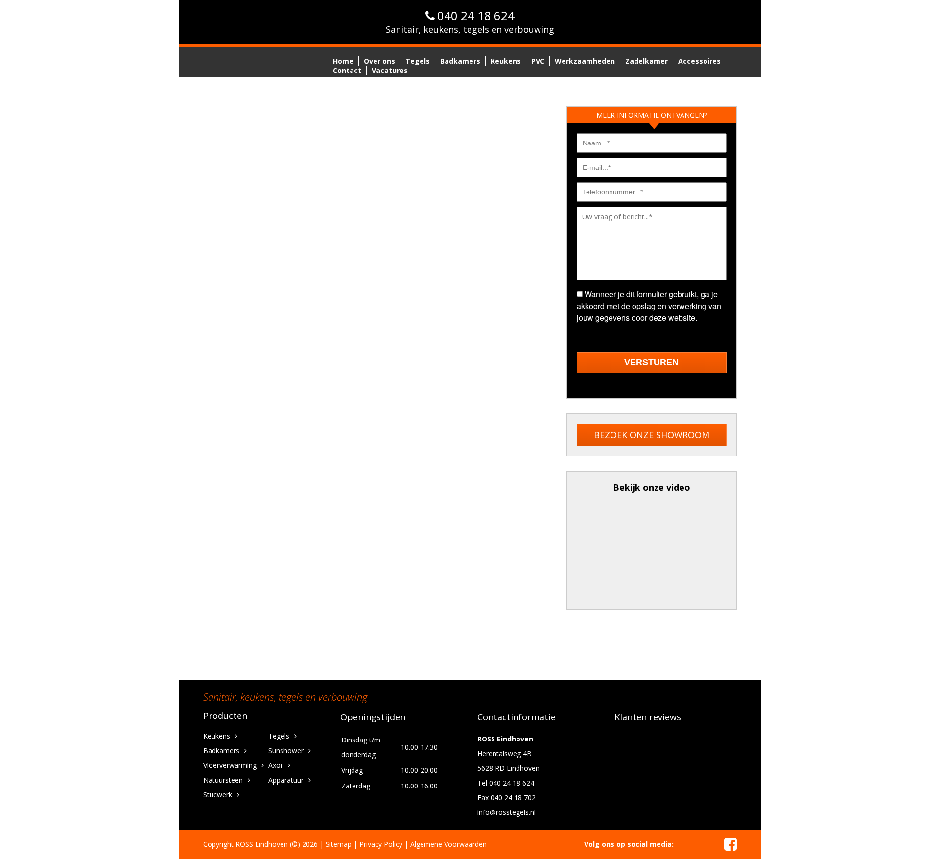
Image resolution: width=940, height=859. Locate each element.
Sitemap (339, 844)
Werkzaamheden (585, 61)
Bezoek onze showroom (651, 435)
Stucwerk (217, 794)
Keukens (506, 61)
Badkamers (460, 61)
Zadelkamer (646, 61)
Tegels (417, 61)
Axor (275, 765)
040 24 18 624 (476, 15)
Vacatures (390, 70)
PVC (537, 61)
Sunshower (286, 750)
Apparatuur (286, 780)
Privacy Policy (380, 844)
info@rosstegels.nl (506, 812)
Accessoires (699, 61)
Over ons (379, 61)
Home (343, 61)
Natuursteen (223, 780)
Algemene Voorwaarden (448, 844)
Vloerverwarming (230, 765)
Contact (347, 70)
